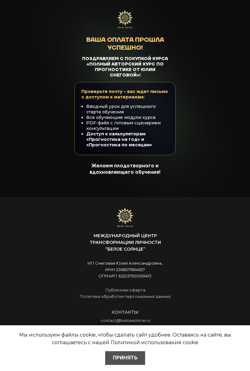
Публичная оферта (125, 289)
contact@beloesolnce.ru (125, 320)
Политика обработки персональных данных (125, 296)
